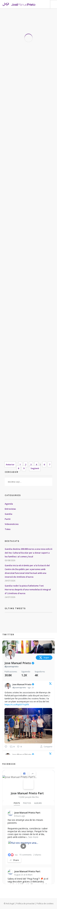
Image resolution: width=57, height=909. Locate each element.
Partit (7, 519)
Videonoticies (12, 524)
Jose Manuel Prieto (18, 663)
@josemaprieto (12, 666)
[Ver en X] (50, 684)
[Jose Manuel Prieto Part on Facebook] (28, 784)
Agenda (9, 503)
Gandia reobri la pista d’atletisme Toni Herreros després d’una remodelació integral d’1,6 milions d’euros (28, 589)
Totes (7, 529)
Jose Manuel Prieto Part (27, 793)
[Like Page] (24, 773)
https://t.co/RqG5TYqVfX (17, 704)
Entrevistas (10, 508)
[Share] (32, 773)
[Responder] (6, 746)
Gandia (8, 513)
